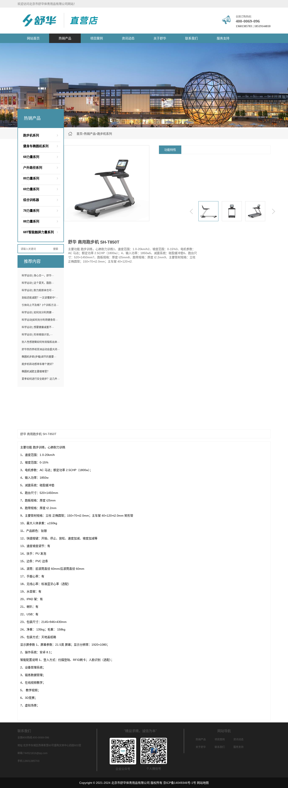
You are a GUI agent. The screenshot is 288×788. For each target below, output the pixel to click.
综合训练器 (31, 200)
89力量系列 (31, 178)
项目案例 (96, 38)
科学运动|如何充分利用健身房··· (40, 319)
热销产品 (65, 38)
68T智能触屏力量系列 (38, 232)
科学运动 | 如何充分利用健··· (38, 312)
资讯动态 (128, 38)
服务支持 (223, 38)
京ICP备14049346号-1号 (179, 782)
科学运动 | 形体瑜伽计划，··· (37, 334)
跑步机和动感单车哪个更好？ (38, 364)
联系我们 (191, 38)
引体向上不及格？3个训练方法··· (40, 305)
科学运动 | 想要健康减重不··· (38, 327)
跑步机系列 (104, 133)
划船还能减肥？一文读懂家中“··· (40, 297)
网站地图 (203, 782)
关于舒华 (159, 38)
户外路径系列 (32, 167)
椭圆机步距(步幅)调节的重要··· (39, 356)
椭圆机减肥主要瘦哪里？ (36, 371)
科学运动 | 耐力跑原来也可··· (38, 290)
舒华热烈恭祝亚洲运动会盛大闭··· (41, 349)
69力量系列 (31, 189)
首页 (79, 133)
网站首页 (33, 38)
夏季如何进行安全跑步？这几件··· (41, 378)
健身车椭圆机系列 (35, 146)
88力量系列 (31, 221)
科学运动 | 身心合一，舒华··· (38, 275)
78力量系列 (31, 210)
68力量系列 (31, 157)
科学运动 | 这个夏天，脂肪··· (38, 283)
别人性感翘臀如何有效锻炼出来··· (41, 342)
